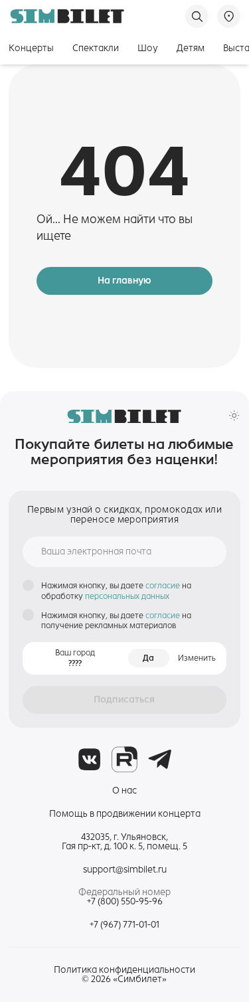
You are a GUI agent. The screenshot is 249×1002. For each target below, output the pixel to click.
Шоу (147, 48)
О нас (124, 790)
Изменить (197, 657)
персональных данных (127, 596)
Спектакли (95, 48)
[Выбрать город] (228, 16)
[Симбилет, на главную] (67, 16)
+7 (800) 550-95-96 (125, 901)
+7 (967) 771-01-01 (124, 925)
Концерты (31, 48)
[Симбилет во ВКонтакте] (89, 759)
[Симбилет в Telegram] (160, 759)
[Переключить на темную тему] (234, 415)
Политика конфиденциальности (124, 970)
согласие (163, 585)
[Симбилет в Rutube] (124, 759)
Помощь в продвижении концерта (125, 814)
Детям (191, 48)
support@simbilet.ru (125, 870)
